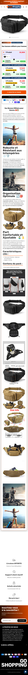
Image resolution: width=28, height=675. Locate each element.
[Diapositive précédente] (1, 2)
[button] (14, 56)
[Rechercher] (4, 6)
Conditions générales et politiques (14, 672)
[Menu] (1, 6)
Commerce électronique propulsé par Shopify (18, 669)
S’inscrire (21, 620)
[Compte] (23, 6)
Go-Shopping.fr (7, 669)
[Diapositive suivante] (26, 2)
